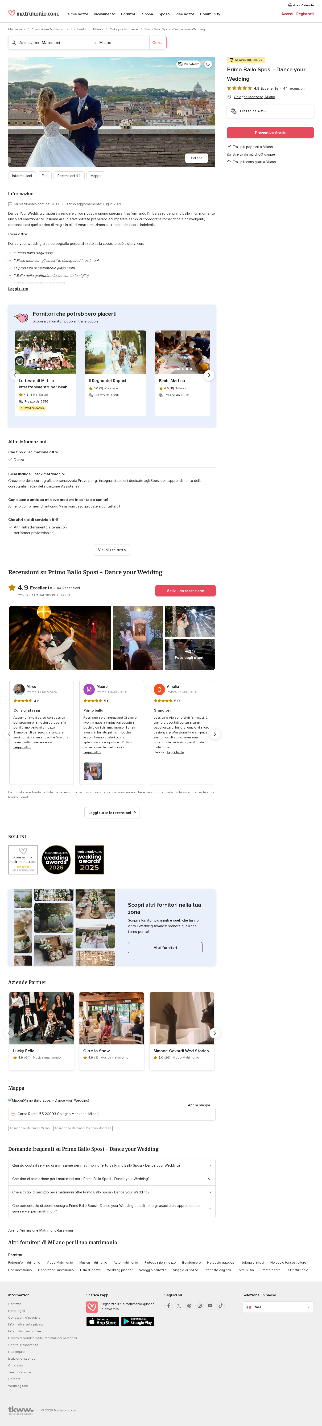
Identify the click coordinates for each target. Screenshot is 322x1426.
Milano (98, 29)
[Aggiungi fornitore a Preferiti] (208, 64)
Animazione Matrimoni (48, 29)
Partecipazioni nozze (160, 1263)
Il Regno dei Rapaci (107, 380)
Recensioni (69, 175)
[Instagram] (199, 1305)
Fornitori (128, 14)
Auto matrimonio (126, 1263)
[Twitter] (179, 1305)
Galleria (196, 158)
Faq (45, 175)
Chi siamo (15, 1365)
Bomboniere (191, 1263)
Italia (257, 1307)
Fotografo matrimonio (24, 1263)
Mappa (96, 175)
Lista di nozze (90, 1270)
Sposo (164, 14)
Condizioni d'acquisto (24, 1318)
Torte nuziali (246, 1270)
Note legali (16, 1311)
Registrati (305, 14)
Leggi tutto (18, 288)
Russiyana (65, 1230)
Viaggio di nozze (185, 1270)
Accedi (287, 14)
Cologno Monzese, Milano (254, 97)
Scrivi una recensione (185, 590)
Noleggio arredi (252, 1263)
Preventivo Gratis (270, 132)
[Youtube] (210, 1305)
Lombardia (79, 29)
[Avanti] (209, 375)
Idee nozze (184, 14)
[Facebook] (168, 1305)
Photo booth (271, 1270)
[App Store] (102, 1325)
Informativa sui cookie (24, 1331)
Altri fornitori (165, 947)
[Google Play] (137, 1325)
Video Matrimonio (60, 1263)
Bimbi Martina (172, 380)
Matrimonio (17, 29)
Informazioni (22, 175)
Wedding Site (18, 1386)
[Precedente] (15, 375)
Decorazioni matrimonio (56, 1270)
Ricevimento (105, 14)
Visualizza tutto (112, 550)
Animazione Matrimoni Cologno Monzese (83, 1128)
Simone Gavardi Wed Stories (181, 1050)
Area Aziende (303, 5)
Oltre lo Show (96, 1050)
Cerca (158, 42)
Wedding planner (119, 1270)
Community (210, 14)
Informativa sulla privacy (26, 1324)
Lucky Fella (23, 1050)
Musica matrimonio (93, 1263)
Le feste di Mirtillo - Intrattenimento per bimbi (44, 384)
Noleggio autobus (220, 1263)
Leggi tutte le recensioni (109, 812)
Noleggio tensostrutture (288, 1263)
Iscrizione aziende (22, 1359)
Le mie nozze (77, 14)
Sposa (147, 14)
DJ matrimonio (297, 1270)
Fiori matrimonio (20, 1270)
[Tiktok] (220, 1305)
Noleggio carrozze (153, 1270)
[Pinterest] (189, 1305)
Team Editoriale (19, 1372)
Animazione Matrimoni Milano (30, 1128)
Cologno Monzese (124, 29)
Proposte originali (218, 1270)
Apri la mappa (199, 1105)
